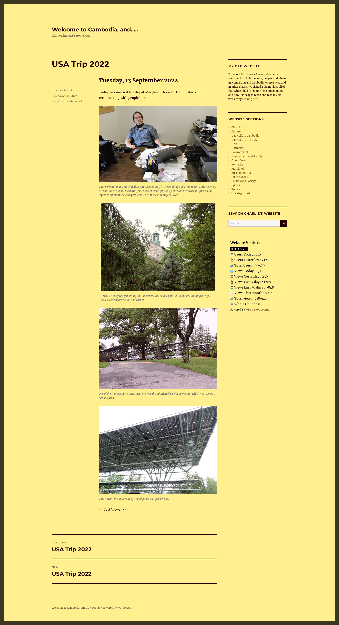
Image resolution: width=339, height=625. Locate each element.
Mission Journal (241, 173)
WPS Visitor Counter (258, 309)
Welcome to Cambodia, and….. (95, 29)
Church (236, 127)
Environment (239, 152)
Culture (236, 131)
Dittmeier (237, 148)
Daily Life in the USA (244, 140)
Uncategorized (240, 193)
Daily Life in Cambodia (245, 135)
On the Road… (240, 177)
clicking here (250, 99)
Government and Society (246, 156)
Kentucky (237, 164)
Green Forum (239, 160)
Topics (235, 189)
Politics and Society (243, 181)
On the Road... (75, 101)
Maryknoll (58, 101)
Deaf (234, 144)
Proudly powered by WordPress (111, 607)
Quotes (235, 185)
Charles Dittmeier (63, 90)
